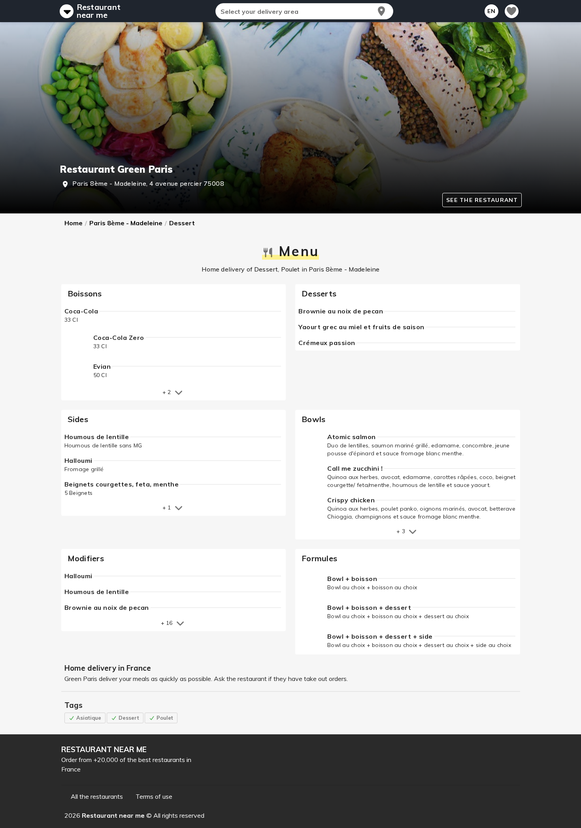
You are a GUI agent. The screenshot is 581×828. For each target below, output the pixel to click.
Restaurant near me (99, 11)
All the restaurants (97, 796)
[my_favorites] (512, 11)
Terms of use (154, 796)
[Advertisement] (291, 103)
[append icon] (381, 11)
